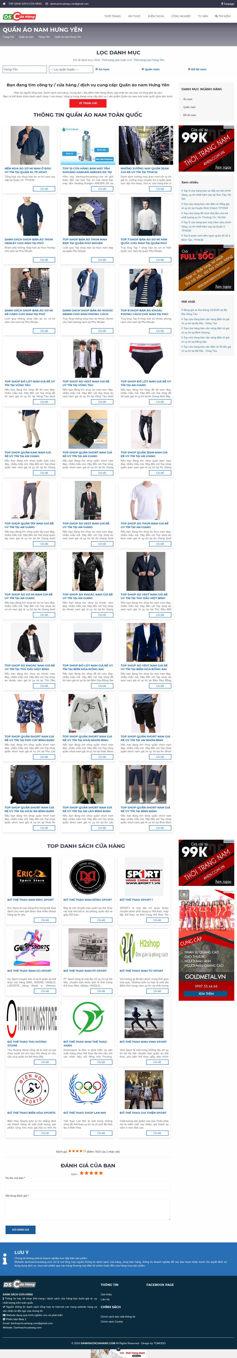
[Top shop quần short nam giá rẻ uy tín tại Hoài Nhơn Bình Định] (88, 713)
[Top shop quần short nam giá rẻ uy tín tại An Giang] (88, 429)
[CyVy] (206, 289)
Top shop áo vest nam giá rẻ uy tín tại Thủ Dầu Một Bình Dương (144, 596)
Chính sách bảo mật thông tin (118, 1316)
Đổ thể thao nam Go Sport (29, 970)
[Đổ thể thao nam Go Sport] (32, 947)
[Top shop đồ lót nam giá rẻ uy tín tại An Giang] (146, 358)
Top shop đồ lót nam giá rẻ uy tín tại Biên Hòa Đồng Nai (88, 667)
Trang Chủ (8, 37)
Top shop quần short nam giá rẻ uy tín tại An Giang (87, 454)
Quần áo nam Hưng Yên (68, 37)
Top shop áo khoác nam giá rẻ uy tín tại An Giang (88, 596)
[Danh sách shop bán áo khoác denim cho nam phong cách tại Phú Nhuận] (88, 287)
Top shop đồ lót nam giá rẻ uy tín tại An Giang (146, 383)
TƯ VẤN (203, 16)
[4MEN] (206, 170)
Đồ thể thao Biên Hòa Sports (31, 1112)
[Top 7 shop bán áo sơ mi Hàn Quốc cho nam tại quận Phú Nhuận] (146, 216)
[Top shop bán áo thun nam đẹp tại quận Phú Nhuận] (88, 216)
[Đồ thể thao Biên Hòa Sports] (32, 1089)
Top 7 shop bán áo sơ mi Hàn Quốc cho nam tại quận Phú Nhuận (144, 241)
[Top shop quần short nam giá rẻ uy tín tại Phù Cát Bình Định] (30, 713)
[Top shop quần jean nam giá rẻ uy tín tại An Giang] (146, 429)
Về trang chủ (88, 103)
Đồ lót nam (198, 69)
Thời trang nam (111, 59)
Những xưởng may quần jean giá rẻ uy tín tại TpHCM (145, 170)
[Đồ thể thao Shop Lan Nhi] (88, 1089)
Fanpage (228, 3)
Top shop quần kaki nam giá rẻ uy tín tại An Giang (28, 454)
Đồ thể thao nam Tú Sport (141, 970)
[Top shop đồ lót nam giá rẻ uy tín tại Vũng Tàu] (30, 358)
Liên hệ (105, 1299)
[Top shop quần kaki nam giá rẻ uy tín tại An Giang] (30, 429)
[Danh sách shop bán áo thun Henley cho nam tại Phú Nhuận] (30, 216)
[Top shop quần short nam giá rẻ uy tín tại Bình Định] (146, 784)
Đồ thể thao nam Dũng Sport (88, 899)
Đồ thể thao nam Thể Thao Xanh (85, 1043)
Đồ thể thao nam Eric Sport (30, 899)
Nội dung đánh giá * (17, 1195)
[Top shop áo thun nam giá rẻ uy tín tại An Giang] (146, 500)
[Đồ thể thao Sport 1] (144, 876)
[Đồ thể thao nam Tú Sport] (144, 947)
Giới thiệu (106, 1294)
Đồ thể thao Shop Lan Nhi (85, 1112)
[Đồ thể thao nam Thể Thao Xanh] (88, 1018)
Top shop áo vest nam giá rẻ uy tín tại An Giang (86, 525)
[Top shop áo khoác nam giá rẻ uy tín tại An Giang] (88, 571)
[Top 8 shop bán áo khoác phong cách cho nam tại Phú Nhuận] (146, 287)
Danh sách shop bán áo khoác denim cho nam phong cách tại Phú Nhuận (88, 312)
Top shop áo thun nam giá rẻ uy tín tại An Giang (144, 525)
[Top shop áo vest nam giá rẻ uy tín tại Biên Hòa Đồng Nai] (146, 642)
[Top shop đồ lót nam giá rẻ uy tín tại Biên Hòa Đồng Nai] (88, 642)
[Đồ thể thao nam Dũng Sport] (88, 876)
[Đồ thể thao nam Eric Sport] (32, 876)
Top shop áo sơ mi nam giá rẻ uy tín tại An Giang (29, 596)
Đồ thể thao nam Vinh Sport (143, 1041)
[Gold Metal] (206, 999)
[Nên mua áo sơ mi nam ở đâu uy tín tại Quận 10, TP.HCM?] (30, 145)
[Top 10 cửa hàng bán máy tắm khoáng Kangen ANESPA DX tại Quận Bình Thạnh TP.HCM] (88, 145)
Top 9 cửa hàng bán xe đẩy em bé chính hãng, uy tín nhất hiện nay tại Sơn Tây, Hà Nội (206, 194)
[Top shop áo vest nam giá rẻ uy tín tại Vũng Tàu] (88, 358)
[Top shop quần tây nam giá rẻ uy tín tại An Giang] (30, 500)
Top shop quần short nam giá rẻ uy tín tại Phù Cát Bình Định (29, 738)
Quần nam (152, 69)
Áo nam (104, 69)
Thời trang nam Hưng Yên (148, 59)
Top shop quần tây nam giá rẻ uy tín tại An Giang (29, 525)
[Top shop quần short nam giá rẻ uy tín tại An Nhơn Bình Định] (146, 713)
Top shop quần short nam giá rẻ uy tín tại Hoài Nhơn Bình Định (87, 738)
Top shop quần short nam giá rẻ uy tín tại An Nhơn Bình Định (145, 738)
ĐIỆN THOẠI (156, 16)
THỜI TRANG (112, 16)
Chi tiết (44, 189)
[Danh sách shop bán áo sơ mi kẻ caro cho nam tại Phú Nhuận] (30, 287)
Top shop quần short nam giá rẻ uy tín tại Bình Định (145, 809)
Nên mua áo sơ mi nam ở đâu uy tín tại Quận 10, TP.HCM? (28, 170)
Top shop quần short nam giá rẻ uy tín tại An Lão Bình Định (87, 809)
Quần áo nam (26, 37)
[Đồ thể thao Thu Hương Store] (32, 1018)
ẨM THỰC (134, 16)
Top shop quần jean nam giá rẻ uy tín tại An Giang (144, 454)
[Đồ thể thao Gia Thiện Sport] (144, 1089)
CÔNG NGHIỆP (181, 16)
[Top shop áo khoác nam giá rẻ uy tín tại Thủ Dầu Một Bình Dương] (30, 642)
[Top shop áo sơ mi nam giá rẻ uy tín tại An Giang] (30, 571)
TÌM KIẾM (224, 16)
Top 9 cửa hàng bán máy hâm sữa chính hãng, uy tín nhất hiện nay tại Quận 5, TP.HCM (206, 226)
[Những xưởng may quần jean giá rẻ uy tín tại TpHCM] (146, 145)
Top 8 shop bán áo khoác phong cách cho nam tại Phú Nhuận (144, 312)
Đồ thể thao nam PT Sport (85, 970)
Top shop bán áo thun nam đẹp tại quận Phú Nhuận (85, 241)
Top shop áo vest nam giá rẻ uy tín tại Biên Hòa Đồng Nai (144, 667)
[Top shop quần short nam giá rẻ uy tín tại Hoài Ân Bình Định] (30, 784)
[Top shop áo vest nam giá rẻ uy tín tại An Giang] (88, 500)
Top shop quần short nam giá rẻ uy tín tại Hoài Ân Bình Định (29, 809)
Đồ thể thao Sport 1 (136, 899)
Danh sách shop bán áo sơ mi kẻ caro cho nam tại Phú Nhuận (29, 312)
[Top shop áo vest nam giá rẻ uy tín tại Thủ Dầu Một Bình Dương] (146, 571)
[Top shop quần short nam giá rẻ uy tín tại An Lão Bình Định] (88, 784)
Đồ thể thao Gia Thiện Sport (143, 1112)
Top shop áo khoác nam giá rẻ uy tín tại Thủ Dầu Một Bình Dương (30, 667)
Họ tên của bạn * (15, 1177)
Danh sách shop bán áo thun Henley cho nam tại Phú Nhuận (29, 241)
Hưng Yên (44, 37)
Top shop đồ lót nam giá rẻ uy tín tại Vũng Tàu (30, 383)
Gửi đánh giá (20, 1229)
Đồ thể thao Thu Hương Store (27, 1043)
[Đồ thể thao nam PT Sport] (88, 947)
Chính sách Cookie (112, 1321)
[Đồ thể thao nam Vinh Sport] (144, 1018)
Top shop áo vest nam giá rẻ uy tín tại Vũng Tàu (86, 383)
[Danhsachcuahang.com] (19, 16)
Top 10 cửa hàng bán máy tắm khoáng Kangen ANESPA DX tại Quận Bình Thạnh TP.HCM (87, 170)
